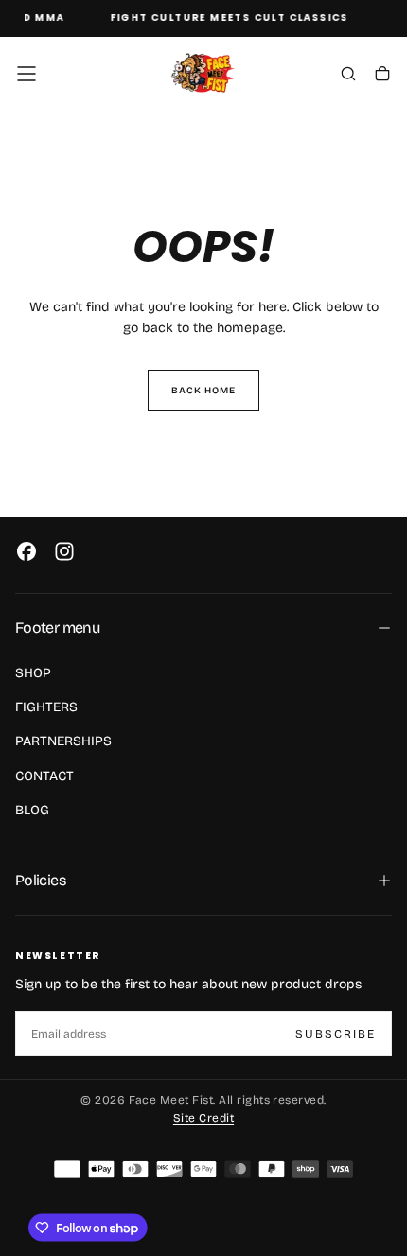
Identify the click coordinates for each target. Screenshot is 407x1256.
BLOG (32, 810)
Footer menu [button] (57, 628)
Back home (203, 390)
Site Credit (203, 1118)
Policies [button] (40, 880)
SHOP (33, 673)
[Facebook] (26, 551)
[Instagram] (64, 551)
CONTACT (44, 776)
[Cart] (382, 76)
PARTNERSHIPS (63, 741)
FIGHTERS (46, 707)
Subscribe (335, 1033)
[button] (26, 73)
